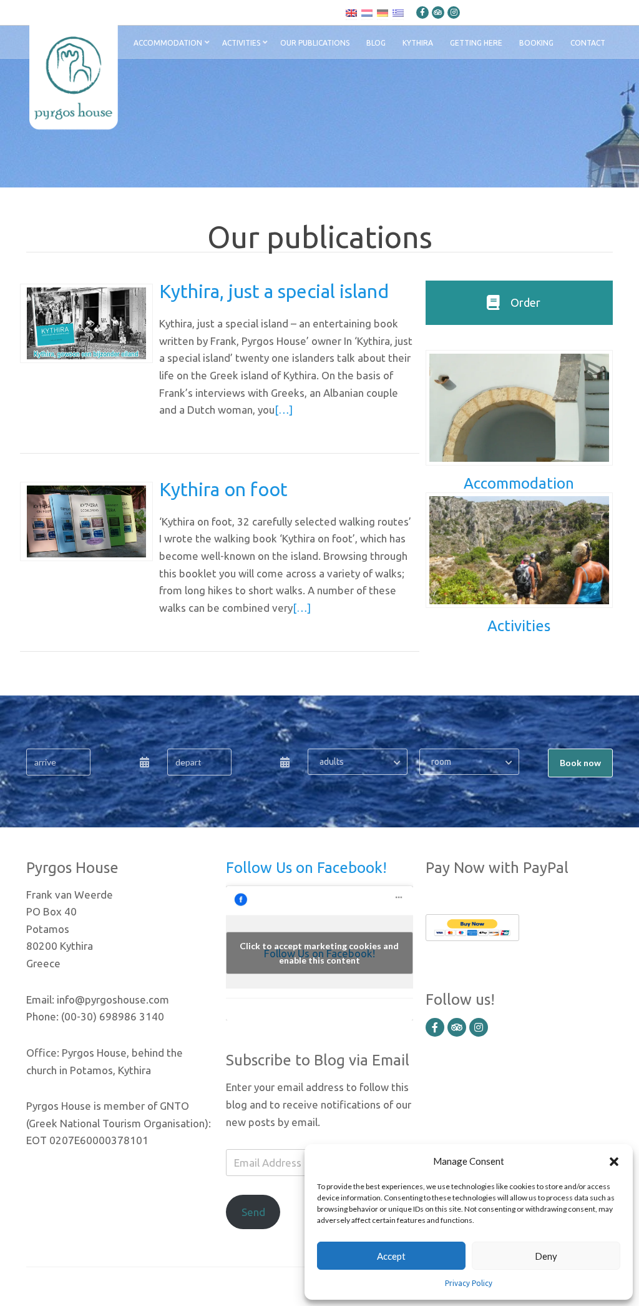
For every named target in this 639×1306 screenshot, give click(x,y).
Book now (580, 762)
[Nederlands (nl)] (367, 12)
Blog (376, 43)
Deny (546, 1256)
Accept (391, 1256)
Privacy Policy (468, 1283)
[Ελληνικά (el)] (398, 12)
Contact (587, 43)
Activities (241, 43)
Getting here (476, 43)
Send (253, 1212)
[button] (614, 1161)
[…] (284, 410)
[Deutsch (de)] (382, 12)
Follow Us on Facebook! (306, 867)
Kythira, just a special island (274, 291)
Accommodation (168, 43)
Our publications (314, 43)
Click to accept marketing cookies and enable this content (319, 952)
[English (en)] (351, 12)
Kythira (417, 43)
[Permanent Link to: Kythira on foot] (86, 521)
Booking (536, 43)
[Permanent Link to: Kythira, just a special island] (86, 322)
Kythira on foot (223, 489)
